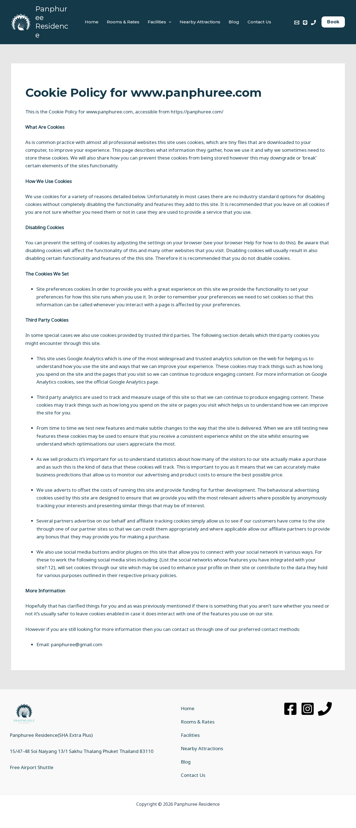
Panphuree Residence (51, 21)
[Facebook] (290, 709)
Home (91, 21)
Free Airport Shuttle (31, 767)
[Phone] (325, 709)
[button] (168, 22)
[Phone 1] (313, 22)
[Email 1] (296, 22)
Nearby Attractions (200, 21)
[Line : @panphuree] (305, 22)
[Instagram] (308, 709)
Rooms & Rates (123, 21)
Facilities (157, 21)
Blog (234, 21)
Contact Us (259, 21)
